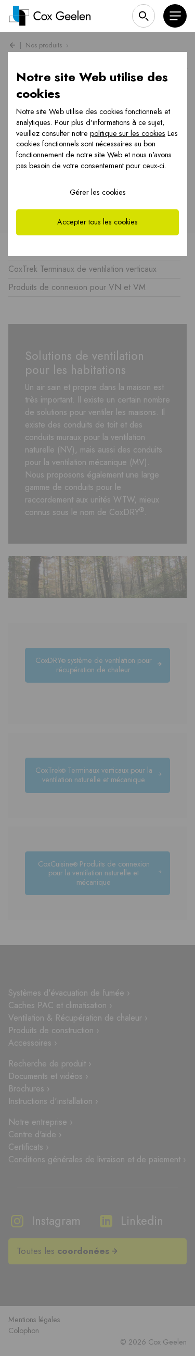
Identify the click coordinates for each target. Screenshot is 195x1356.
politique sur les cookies (127, 133)
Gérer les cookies (98, 192)
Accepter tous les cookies (97, 222)
